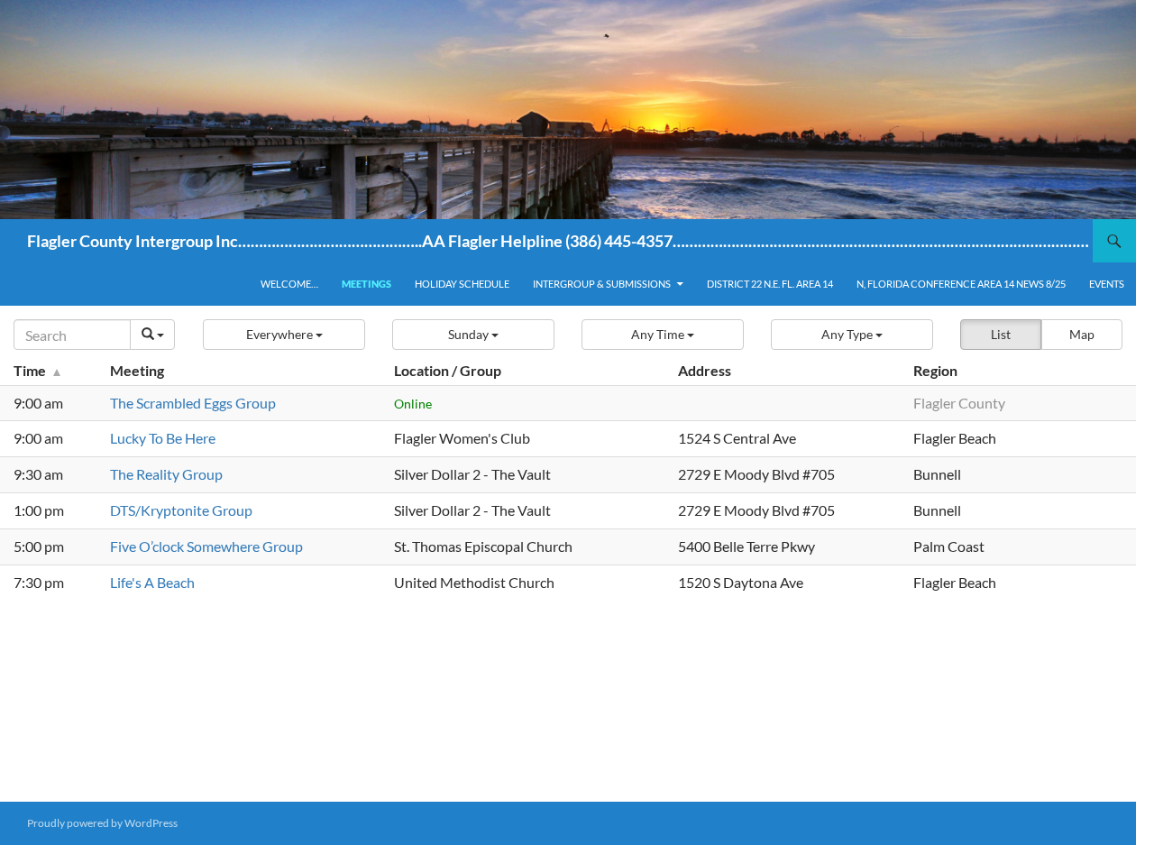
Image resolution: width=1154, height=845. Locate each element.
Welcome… (289, 283)
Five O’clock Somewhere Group (206, 546)
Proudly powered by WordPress (102, 823)
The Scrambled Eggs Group (193, 402)
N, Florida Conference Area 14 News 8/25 (961, 283)
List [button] (1001, 334)
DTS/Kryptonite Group (181, 510)
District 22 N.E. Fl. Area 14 (770, 283)
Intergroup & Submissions (602, 283)
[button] (284, 334)
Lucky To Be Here (162, 437)
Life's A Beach (152, 582)
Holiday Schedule (462, 283)
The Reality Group (166, 473)
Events (1106, 283)
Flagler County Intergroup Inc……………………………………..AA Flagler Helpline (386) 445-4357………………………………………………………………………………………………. (560, 241)
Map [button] (1081, 334)
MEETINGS (366, 283)
